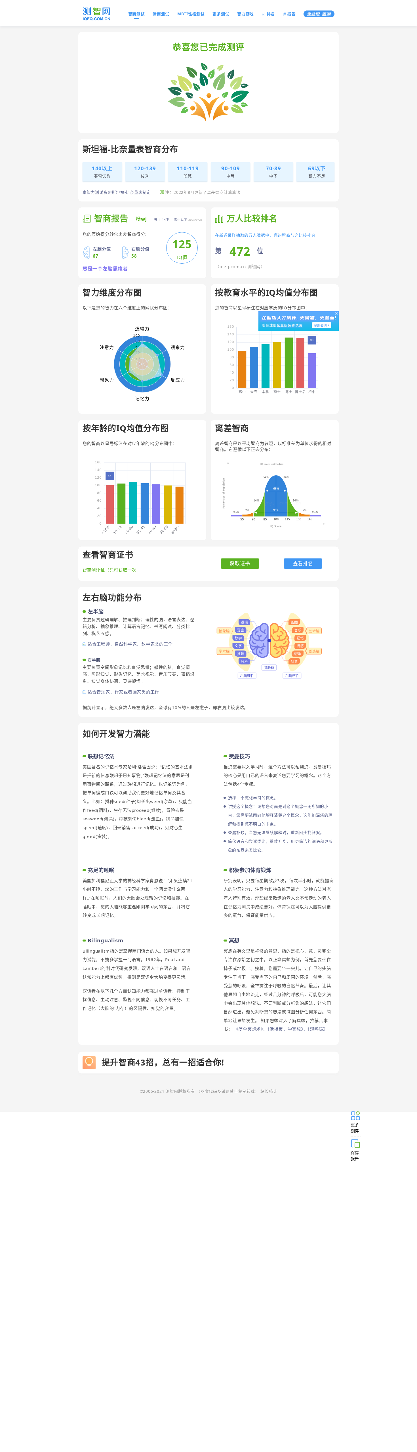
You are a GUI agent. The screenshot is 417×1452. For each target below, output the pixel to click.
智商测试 (136, 13)
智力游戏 (245, 13)
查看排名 (303, 563)
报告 (291, 13)
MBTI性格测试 (191, 13)
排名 (271, 13)
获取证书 (240, 563)
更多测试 (220, 13)
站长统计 (268, 1091)
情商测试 (161, 13)
